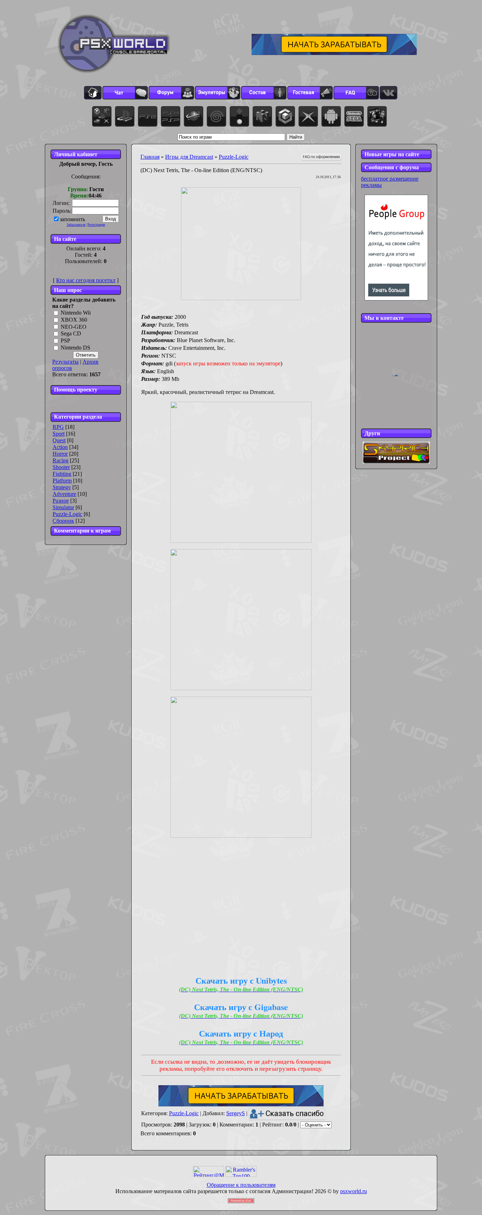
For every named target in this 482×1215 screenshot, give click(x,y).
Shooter (61, 467)
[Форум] (171, 92)
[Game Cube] (285, 116)
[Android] (331, 116)
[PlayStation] (124, 116)
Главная (149, 157)
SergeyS (235, 1113)
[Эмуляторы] (217, 92)
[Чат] (125, 92)
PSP (65, 341)
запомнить (72, 219)
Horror (60, 454)
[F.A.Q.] (356, 92)
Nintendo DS (75, 348)
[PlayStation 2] (147, 116)
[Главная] (93, 92)
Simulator (63, 507)
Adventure (64, 494)
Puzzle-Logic (67, 514)
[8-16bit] (354, 116)
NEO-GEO (73, 327)
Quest (59, 440)
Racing (60, 460)
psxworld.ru (353, 1191)
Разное (61, 501)
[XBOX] (308, 116)
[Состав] (264, 92)
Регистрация (96, 224)
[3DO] (239, 116)
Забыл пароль (76, 224)
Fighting (62, 474)
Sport (59, 434)
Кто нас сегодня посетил (85, 280)
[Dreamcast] (216, 116)
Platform (62, 481)
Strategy (62, 487)
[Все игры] (102, 116)
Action (60, 447)
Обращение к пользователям (241, 1185)
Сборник (63, 521)
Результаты (65, 362)
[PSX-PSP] (170, 116)
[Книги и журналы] (377, 116)
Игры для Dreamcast (189, 157)
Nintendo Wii (76, 313)
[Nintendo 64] (262, 116)
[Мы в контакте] (388, 92)
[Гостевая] (310, 92)
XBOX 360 (74, 320)
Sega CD (71, 334)
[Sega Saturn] (193, 116)
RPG (58, 427)
